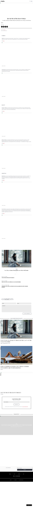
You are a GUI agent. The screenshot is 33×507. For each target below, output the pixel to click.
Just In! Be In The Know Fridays (8, 277)
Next (30, 254)
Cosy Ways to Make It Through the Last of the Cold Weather (16, 270)
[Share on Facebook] (2, 26)
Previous (2, 254)
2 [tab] (16, 274)
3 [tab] (17, 274)
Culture (4, 29)
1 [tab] (15, 274)
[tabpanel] (16, 261)
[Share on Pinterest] (5, 26)
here (3, 111)
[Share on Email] (7, 26)
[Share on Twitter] (3, 26)
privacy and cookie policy (25, 406)
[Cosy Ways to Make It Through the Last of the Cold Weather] (16, 258)
